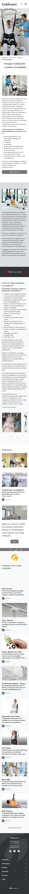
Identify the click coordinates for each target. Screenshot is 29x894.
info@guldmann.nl (14, 847)
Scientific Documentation (9, 407)
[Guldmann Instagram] (14, 851)
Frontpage (4, 57)
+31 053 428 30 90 (14, 845)
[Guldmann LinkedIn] (19, 851)
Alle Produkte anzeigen (14, 827)
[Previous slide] (12, 437)
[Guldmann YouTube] (10, 851)
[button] (26, 4)
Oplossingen (12, 57)
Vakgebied (19, 57)
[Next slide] (17, 437)
